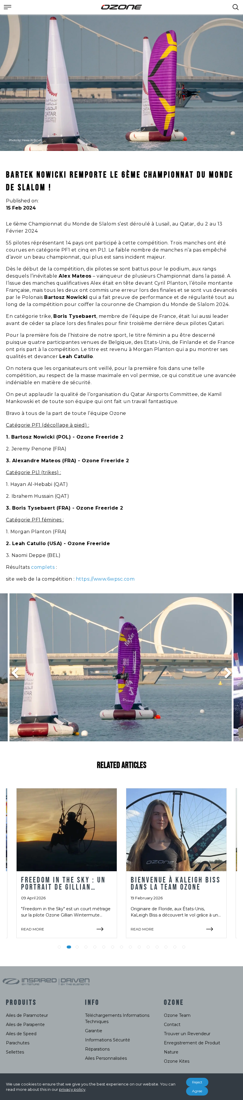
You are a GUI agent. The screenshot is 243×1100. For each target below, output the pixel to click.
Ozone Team (177, 1015)
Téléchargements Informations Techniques (117, 1018)
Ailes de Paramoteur (27, 1015)
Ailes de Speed (21, 1033)
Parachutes (17, 1043)
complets (43, 567)
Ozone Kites (176, 1061)
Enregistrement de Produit (192, 1043)
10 (139, 947)
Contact (172, 1024)
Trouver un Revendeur (187, 1033)
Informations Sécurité (107, 1040)
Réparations (97, 1049)
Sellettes (15, 1052)
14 (174, 947)
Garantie (93, 1030)
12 (157, 947)
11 (148, 947)
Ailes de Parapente (25, 1024)
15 (183, 947)
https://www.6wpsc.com (105, 579)
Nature (171, 1052)
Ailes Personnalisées (106, 1058)
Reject (197, 1082)
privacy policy (72, 1089)
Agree (197, 1091)
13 (165, 947)
